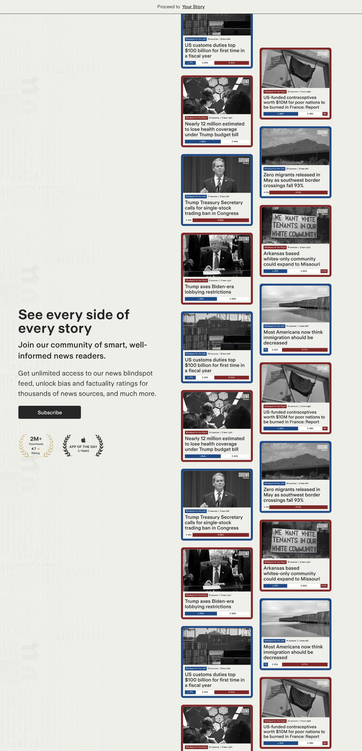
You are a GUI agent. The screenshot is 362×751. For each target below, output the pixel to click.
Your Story (193, 6)
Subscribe (50, 412)
